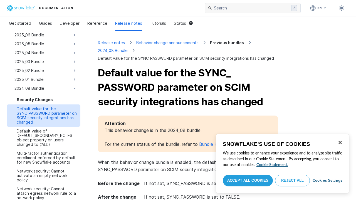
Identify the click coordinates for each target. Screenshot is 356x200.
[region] (282, 163)
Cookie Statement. (272, 165)
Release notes (128, 23)
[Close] (340, 142)
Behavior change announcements (167, 42)
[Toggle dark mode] (341, 8)
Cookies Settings (327, 180)
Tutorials (158, 23)
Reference (97, 23)
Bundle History (214, 144)
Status (180, 23)
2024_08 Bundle (113, 50)
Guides (45, 23)
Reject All (292, 180)
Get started (20, 23)
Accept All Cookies (247, 180)
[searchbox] (251, 8)
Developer (70, 23)
